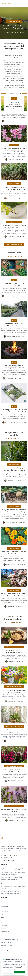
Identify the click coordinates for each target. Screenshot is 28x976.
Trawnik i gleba (5, 931)
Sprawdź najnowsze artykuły (14, 244)
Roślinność (14, 145)
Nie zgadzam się (8, 972)
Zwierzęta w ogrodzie (7, 945)
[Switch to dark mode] (22, 3)
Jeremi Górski (4, 906)
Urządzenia (4, 925)
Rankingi (3, 948)
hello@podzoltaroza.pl (9, 860)
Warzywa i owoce (5, 936)
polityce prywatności (16, 969)
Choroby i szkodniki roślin (14, 21)
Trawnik (3, 934)
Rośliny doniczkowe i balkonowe (14, 647)
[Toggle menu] (25, 4)
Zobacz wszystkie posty (14, 256)
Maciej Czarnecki (5, 903)
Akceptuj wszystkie (20, 972)
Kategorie (4, 911)
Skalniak (3, 914)
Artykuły (4, 864)
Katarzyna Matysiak (6, 901)
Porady (3, 922)
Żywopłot (3, 920)
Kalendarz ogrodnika (14, 183)
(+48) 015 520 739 (7, 857)
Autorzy (4, 897)
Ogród (14, 98)
